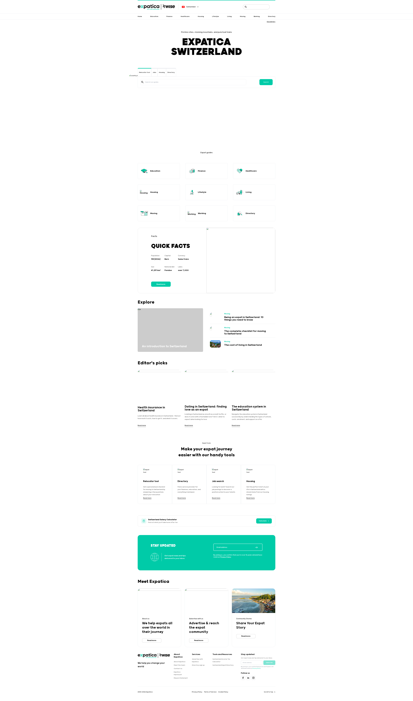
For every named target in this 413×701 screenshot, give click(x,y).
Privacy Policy (225, 557)
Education (154, 16)
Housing (201, 16)
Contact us (178, 668)
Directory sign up (198, 665)
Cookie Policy (223, 692)
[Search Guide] (142, 82)
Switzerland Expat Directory (223, 665)
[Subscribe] (258, 547)
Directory (271, 16)
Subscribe (269, 662)
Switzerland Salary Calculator (162, 520)
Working (257, 16)
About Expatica (179, 662)
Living (229, 16)
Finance (169, 16)
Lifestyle (215, 16)
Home (140, 16)
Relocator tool (144, 72)
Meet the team (179, 665)
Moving (242, 16)
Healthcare (185, 16)
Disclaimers (271, 22)
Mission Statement (181, 678)
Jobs (154, 72)
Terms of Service (210, 692)
